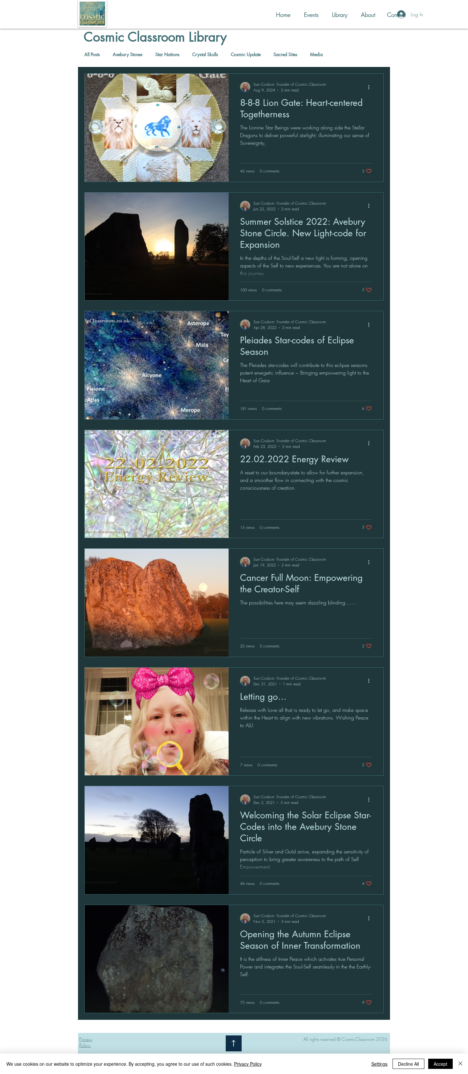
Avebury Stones (128, 54)
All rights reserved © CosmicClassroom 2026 (345, 1039)
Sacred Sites (285, 54)
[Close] (460, 1064)
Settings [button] (379, 1064)
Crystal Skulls (205, 54)
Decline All (408, 1064)
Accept (440, 1064)
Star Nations (167, 54)
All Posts (92, 54)
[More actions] (371, 87)
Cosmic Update (246, 54)
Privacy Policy (248, 1064)
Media (316, 54)
